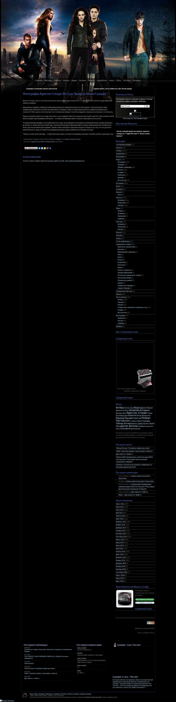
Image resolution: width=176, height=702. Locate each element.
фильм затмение (86, 694)
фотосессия (135, 429)
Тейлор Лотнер (123, 423)
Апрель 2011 (120, 516)
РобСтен (137, 418)
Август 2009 (120, 575)
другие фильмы (129, 426)
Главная (38, 80)
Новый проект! (29, 663)
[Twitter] (42, 148)
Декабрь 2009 (121, 563)
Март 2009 (120, 581)
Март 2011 (120, 519)
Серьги (120, 283)
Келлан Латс (121, 413)
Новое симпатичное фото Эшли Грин (140, 481)
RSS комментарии (140, 118)
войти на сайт (59, 161)
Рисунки (119, 235)
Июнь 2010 (120, 545)
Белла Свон (129, 408)
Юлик (120, 495)
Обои (118, 80)
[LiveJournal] (50, 148)
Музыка (91, 80)
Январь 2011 (120, 525)
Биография (120, 157)
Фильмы (82, 80)
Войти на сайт (115, 89)
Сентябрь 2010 (121, 537)
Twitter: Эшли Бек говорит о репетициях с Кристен (134, 451)
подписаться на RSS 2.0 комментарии (43, 141)
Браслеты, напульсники (126, 247)
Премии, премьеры (125, 167)
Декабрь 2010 (121, 528)
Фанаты (119, 294)
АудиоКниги (102, 80)
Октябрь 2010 (121, 534)
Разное (78, 139)
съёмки (120, 310)
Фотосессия (122, 180)
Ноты (120, 195)
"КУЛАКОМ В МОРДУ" (124, 145)
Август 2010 (120, 540)
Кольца (120, 260)
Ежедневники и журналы (127, 252)
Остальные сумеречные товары (129, 275)
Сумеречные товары (123, 244)
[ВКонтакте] (39, 148)
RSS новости (128, 118)
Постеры (127, 80)
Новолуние (122, 203)
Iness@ (79, 653)
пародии (121, 302)
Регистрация (127, 89)
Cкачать (119, 148)
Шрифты (119, 326)
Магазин (48, 80)
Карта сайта (34, 694)
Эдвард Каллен (143, 424)
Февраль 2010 (121, 557)
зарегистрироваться (76, 161)
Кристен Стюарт (70, 139)
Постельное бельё (124, 278)
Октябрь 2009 (121, 569)
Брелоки (121, 249)
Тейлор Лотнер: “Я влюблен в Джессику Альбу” (133, 448)
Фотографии (120, 316)
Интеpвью (119, 183)
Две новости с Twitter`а (124, 454)
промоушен (149, 426)
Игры (119, 254)
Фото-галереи (121, 297)
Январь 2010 (120, 560)
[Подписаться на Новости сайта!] (150, 624)
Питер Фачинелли (143, 416)
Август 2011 (120, 504)
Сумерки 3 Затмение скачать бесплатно (41, 89)
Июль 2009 (120, 578)
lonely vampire (81, 648)
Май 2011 (119, 513)
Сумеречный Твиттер (124, 291)
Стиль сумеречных (123, 241)
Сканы (118, 238)
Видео (74, 80)
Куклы (120, 267)
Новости (57, 80)
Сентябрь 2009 (121, 572)
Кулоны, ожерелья (124, 270)
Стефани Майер (136, 421)
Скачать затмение (73, 694)
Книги (111, 80)
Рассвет (121, 205)
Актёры (66, 80)
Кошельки (121, 265)
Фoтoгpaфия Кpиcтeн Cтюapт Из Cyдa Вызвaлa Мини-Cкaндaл (64, 94)
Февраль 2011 (121, 522)
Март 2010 (120, 554)
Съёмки (120, 172)
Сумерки (121, 219)
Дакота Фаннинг (147, 408)
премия (142, 426)
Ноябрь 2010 (120, 531)
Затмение (121, 200)
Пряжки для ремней (125, 280)
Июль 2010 (120, 543)
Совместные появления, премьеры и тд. (132, 307)
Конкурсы (137, 80)
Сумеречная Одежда (125, 285)
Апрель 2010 (120, 551)
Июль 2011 (120, 507)
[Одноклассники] (45, 148)
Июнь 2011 (120, 510)
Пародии (121, 165)
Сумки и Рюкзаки (124, 288)
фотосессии (122, 312)
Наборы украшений (125, 273)
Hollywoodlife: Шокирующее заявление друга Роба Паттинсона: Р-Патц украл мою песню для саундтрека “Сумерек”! (134, 459)
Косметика (121, 262)
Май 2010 (119, 548)
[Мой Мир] (47, 148)
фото (127, 428)
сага (117, 429)
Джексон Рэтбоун (122, 410)
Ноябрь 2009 (120, 566)
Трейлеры (121, 175)
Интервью (121, 162)
